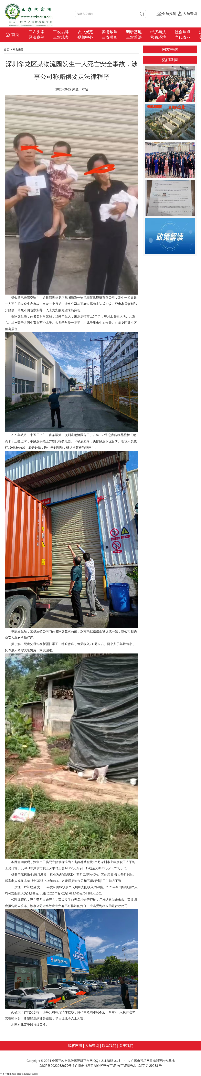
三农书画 (109, 37)
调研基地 (134, 32)
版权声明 (75, 1046)
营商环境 (158, 37)
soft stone (37, 1052)
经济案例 (36, 37)
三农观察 (61, 37)
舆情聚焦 (109, 32)
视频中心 (85, 37)
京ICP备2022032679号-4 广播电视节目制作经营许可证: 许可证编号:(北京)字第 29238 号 (100, 1065)
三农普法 (134, 37)
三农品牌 (61, 32)
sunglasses (26, 1052)
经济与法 (158, 32)
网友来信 (18, 49)
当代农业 (182, 37)
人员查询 (190, 14)
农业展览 (85, 32)
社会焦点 (182, 32)
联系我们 (109, 1046)
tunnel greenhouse (10, 1052)
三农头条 (36, 32)
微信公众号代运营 (52, 1052)
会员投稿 (169, 14)
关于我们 (126, 1046)
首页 (14, 34)
